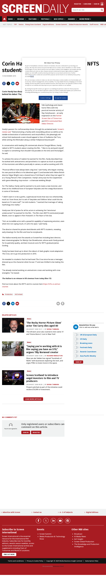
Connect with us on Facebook (38, 520)
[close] (64, 299)
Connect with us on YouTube (60, 520)
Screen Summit (61, 24)
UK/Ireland (18, 294)
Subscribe (87, 4)
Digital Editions (92, 512)
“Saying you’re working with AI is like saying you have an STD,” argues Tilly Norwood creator (44, 349)
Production (8, 294)
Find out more (9, 554)
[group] (84, 19)
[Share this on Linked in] (13, 83)
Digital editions (48, 24)
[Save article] (62, 303)
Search (102, 10)
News (29, 319)
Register (77, 4)
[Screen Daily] (35, 12)
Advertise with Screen (11, 512)
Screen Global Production (84, 541)
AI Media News (80, 536)
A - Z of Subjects (66, 512)
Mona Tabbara (53, 329)
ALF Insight (78, 539)
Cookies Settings (45, 98)
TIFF (15, 24)
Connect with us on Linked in (53, 520)
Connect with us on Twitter (46, 520)
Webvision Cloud (58, 566)
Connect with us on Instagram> (67, 520)
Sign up (78, 362)
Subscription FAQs (91, 561)
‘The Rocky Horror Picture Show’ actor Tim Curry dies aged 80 (43, 324)
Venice (21, 24)
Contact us (37, 512)
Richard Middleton (55, 356)
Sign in (96, 4)
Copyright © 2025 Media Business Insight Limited (64, 561)
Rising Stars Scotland (33, 24)
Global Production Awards (78, 24)
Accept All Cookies (60, 98)
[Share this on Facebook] (4, 83)
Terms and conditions (16, 561)
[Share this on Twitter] (8, 83)
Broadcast (78, 534)
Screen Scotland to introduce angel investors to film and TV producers (42, 378)
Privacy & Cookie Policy (35, 561)
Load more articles (33, 399)
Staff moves (94, 24)
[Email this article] (17, 83)
